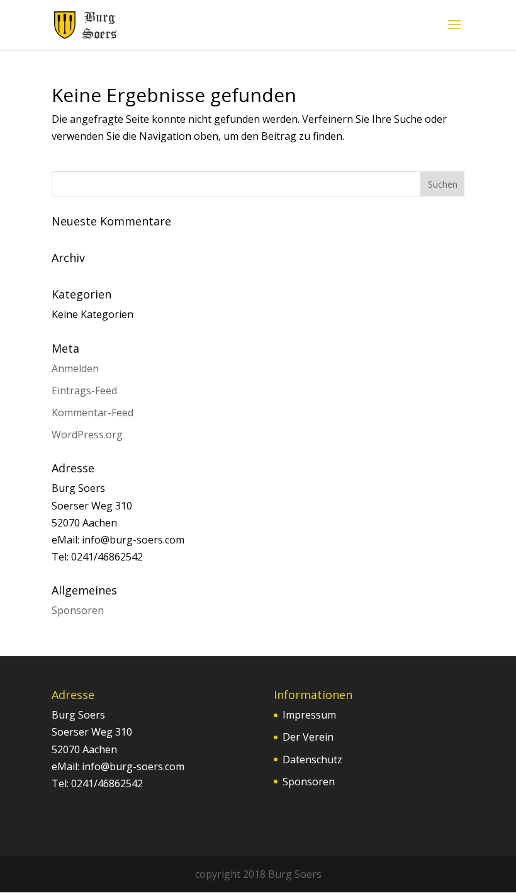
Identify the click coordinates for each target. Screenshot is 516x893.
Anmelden (75, 368)
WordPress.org (87, 434)
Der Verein (308, 737)
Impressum (309, 715)
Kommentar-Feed (92, 412)
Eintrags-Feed (84, 390)
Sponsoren (78, 610)
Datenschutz (312, 759)
